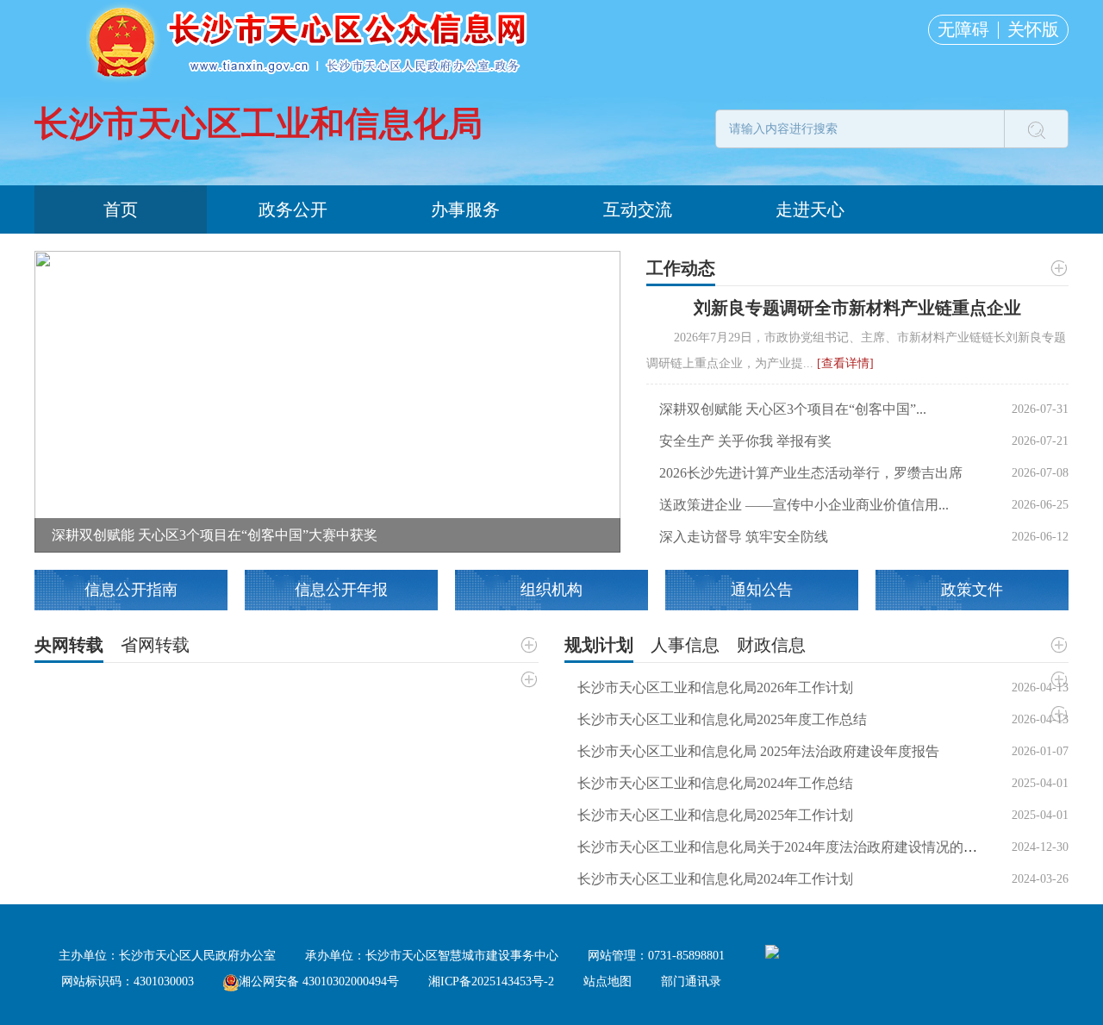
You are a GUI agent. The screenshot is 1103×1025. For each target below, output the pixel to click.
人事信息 (685, 644)
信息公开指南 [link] (131, 589)
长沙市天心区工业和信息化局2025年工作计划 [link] (715, 815)
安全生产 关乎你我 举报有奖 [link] (745, 441)
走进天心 (810, 209)
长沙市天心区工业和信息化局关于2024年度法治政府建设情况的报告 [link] (784, 847)
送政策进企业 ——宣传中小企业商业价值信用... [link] (804, 504)
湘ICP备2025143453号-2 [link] (491, 981)
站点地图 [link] (607, 981)
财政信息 (771, 644)
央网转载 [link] (68, 644)
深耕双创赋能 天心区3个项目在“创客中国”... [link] (792, 409)
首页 (120, 209)
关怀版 (1033, 29)
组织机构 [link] (551, 589)
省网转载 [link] (155, 644)
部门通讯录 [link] (691, 981)
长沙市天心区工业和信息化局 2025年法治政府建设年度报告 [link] (758, 751)
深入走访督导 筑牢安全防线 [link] (743, 536)
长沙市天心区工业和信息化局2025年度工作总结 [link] (722, 719)
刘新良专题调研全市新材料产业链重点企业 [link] (857, 307)
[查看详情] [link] (845, 363)
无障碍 (963, 29)
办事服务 (465, 209)
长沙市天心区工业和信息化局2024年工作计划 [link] (715, 879)
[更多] (1058, 268)
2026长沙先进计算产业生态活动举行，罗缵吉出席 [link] (811, 473)
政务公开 (293, 209)
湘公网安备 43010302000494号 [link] (319, 981)
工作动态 (680, 268)
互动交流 (637, 209)
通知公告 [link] (762, 589)
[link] (327, 400)
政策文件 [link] (972, 589)
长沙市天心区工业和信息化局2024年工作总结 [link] (715, 783)
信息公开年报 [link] (341, 589)
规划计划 (598, 644)
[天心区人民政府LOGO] (310, 41)
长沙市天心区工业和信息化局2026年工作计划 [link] (715, 687)
